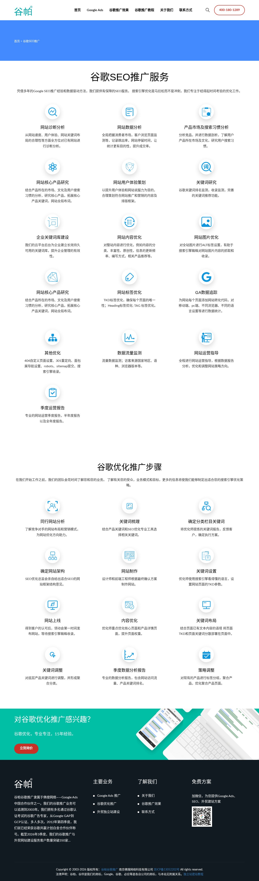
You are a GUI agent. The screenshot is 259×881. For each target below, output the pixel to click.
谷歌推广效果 (119, 10)
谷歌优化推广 (107, 803)
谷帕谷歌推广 (109, 869)
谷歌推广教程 (144, 10)
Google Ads (95, 10)
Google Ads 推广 (109, 795)
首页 (77, 10)
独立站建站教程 (193, 874)
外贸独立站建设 (108, 812)
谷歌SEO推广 (31, 41)
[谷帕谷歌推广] (23, 11)
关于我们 (166, 10)
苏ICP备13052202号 (166, 869)
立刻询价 (26, 748)
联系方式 (185, 10)
